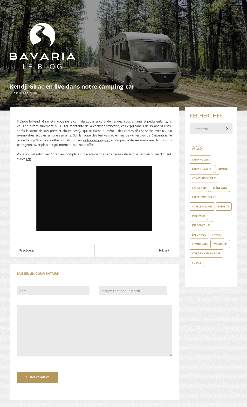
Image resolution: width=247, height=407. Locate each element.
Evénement (220, 187)
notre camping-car (96, 140)
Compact (223, 169)
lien (28, 159)
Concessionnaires (204, 178)
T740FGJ (216, 234)
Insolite (223, 206)
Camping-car (200, 159)
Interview (199, 216)
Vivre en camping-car (206, 253)
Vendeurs (220, 244)
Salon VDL (199, 234)
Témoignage (200, 244)
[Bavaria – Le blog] (42, 25)
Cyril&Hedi (199, 187)
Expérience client (204, 197)
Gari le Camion (202, 206)
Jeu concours (201, 225)
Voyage (197, 263)
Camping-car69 (202, 169)
